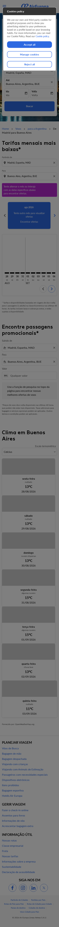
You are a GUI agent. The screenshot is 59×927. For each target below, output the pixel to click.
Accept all (29, 44)
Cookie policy (42, 36)
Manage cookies (29, 54)
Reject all (29, 64)
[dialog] (29, 39)
